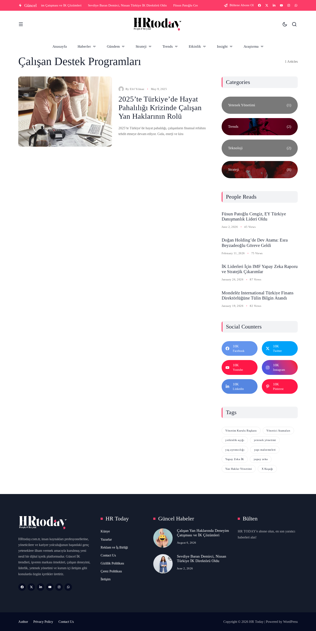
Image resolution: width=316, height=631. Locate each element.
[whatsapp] (296, 5)
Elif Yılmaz (137, 89)
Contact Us (108, 555)
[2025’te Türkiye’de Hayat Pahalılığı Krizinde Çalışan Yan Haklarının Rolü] (65, 111)
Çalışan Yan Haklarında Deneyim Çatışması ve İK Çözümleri (203, 532)
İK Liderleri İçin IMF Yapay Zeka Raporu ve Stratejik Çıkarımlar (260, 269)
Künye (105, 531)
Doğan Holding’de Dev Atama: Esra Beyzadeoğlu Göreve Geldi (255, 243)
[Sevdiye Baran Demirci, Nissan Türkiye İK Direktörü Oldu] (163, 563)
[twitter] (266, 5)
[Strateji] (260, 169)
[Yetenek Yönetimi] (260, 105)
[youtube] (281, 5)
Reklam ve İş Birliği (114, 547)
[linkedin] (274, 5)
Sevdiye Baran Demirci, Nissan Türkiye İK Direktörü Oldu (201, 558)
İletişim (105, 579)
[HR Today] (157, 24)
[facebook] (259, 5)
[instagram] (288, 5)
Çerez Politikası (111, 571)
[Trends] (260, 126)
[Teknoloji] (260, 148)
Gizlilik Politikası (112, 563)
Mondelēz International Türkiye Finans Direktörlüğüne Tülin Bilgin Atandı (257, 295)
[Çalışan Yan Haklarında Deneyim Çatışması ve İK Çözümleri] (163, 538)
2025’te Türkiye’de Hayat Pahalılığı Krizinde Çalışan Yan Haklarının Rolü (160, 108)
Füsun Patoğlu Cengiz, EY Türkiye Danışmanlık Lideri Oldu (254, 216)
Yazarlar (106, 539)
